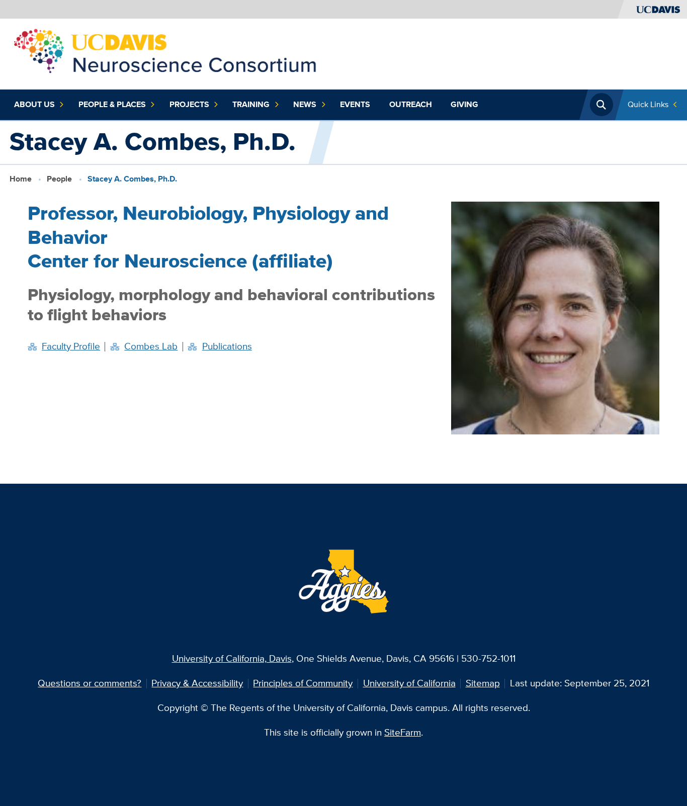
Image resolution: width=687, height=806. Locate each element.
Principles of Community (303, 683)
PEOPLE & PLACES (112, 104)
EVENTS (355, 104)
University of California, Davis (232, 658)
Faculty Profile (71, 346)
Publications (227, 346)
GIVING (464, 104)
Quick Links (648, 104)
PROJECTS (189, 104)
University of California (409, 683)
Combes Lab (151, 346)
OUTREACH (410, 104)
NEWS (304, 104)
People (59, 178)
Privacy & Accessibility (197, 683)
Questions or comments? (89, 683)
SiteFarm (402, 732)
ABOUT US (34, 104)
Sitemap (483, 683)
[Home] (165, 53)
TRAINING (251, 104)
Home (21, 178)
